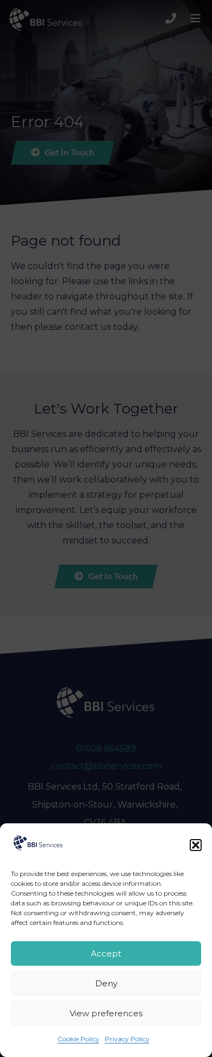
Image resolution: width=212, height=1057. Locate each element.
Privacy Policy (127, 1039)
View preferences (106, 1013)
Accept (106, 953)
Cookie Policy (78, 1039)
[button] (195, 845)
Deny (106, 983)
